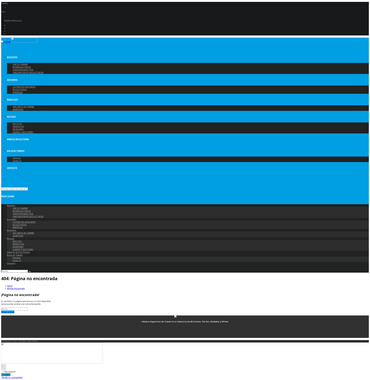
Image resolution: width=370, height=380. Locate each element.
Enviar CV (17, 260)
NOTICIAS (17, 241)
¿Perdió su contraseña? (12, 377)
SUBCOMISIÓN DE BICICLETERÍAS (28, 216)
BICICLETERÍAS (20, 224)
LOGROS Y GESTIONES (23, 249)
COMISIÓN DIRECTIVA (23, 213)
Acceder (4, 3)
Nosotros (11, 205)
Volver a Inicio (7, 312)
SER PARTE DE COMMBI (23, 233)
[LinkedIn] (187, 336)
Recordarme (10, 371)
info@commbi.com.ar (13, 20)
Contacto (11, 263)
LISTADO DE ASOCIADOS (24, 222)
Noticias (10, 238)
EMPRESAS (18, 227)
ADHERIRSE (18, 235)
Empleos (17, 257)
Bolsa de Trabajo (15, 255)
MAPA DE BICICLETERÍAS (18, 252)
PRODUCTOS (18, 244)
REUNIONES (18, 246)
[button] (185, 12)
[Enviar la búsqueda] (29, 271)
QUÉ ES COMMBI (20, 208)
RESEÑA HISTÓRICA (22, 211)
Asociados (11, 219)
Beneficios (11, 230)
